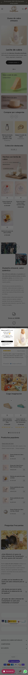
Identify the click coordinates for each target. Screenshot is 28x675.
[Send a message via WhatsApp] (25, 672)
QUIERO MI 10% (7, 341)
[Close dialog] (27, 329)
